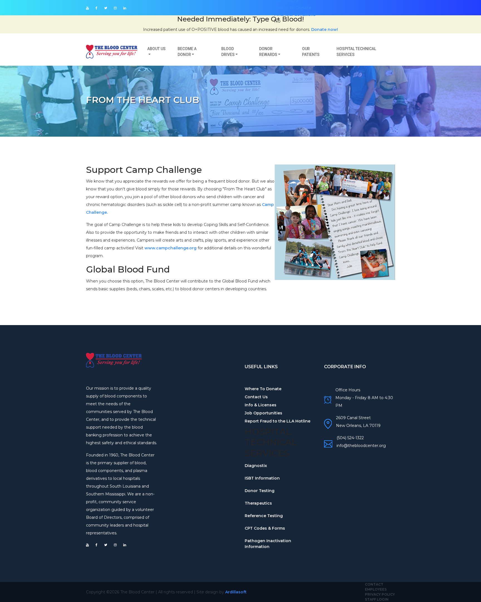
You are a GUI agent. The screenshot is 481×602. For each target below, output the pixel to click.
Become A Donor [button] (187, 51)
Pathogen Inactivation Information (268, 543)
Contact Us (256, 396)
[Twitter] (105, 8)
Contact (374, 584)
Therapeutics (258, 503)
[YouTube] (87, 8)
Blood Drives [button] (228, 51)
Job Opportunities (263, 413)
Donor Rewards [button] (268, 51)
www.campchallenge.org (170, 247)
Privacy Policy (380, 594)
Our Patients (311, 51)
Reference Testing (264, 515)
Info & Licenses (260, 404)
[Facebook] (96, 8)
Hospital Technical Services (356, 51)
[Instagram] (115, 8)
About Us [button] (156, 48)
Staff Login (377, 599)
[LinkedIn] (124, 8)
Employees (376, 589)
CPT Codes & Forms (265, 528)
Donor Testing (259, 490)
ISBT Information (262, 478)
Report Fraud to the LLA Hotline (277, 421)
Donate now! (324, 29)
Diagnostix (256, 465)
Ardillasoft (236, 591)
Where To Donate (292, 7)
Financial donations (295, 14)
